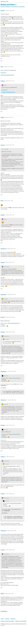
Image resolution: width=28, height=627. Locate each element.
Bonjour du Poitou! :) (8, 4)
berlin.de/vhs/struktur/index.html (7, 75)
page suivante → (4, 611)
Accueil (2, 618)
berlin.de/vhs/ (3, 72)
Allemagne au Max (4, 1)
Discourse (8, 623)
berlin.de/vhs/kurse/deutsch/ (14, 378)
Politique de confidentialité (20, 621)
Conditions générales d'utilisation (7, 621)
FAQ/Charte (13, 618)
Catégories (7, 618)
